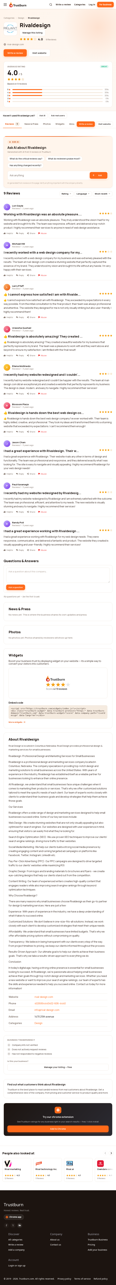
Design (21, 18)
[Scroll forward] (111, 1153)
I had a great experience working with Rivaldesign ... (41, 531)
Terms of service (82, 1278)
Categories (79, 4)
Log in (92, 4)
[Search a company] (51, 5)
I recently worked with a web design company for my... (43, 252)
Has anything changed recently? (25, 165)
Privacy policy (64, 1278)
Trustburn (13, 1204)
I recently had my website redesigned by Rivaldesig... (42, 493)
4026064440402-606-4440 (50, 1003)
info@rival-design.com (47, 1010)
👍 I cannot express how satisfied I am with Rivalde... (42, 294)
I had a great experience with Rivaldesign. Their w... (41, 451)
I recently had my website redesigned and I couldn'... (42, 375)
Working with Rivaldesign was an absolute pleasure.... (43, 214)
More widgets (15, 722)
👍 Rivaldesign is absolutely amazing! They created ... (43, 336)
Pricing (91, 1244)
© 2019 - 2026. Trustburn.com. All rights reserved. (29, 1278)
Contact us (55, 1244)
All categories (15, 1239)
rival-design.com (44, 997)
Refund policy (101, 1278)
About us (55, 1239)
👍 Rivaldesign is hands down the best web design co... (44, 413)
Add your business (97, 1249)
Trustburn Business (98, 1239)
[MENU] (5, 4)
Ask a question (15, 587)
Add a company (16, 1249)
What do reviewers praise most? (64, 158)
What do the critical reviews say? (26, 158)
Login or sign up (16, 1265)
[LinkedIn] (19, 1225)
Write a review (63, 4)
